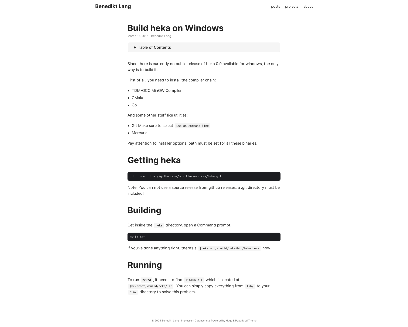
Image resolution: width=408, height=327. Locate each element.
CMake (138, 97)
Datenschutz (202, 320)
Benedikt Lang (113, 6)
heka (210, 63)
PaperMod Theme (245, 320)
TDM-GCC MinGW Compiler (157, 90)
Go (134, 105)
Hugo (229, 320)
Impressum (187, 320)
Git (134, 125)
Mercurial (140, 133)
